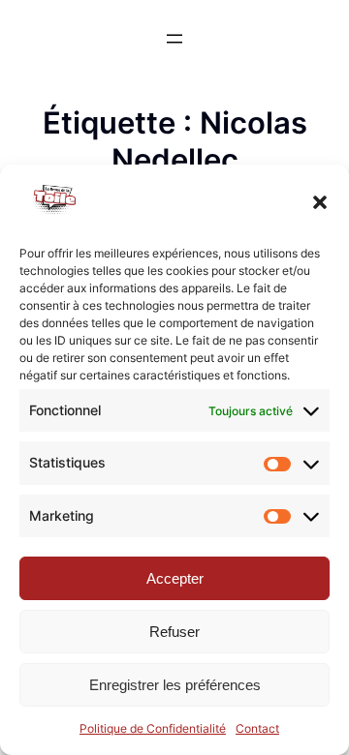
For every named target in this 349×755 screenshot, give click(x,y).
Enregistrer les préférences (175, 685)
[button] (320, 202)
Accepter (175, 578)
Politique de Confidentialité (152, 728)
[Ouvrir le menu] (174, 38)
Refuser (174, 631)
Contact (257, 728)
